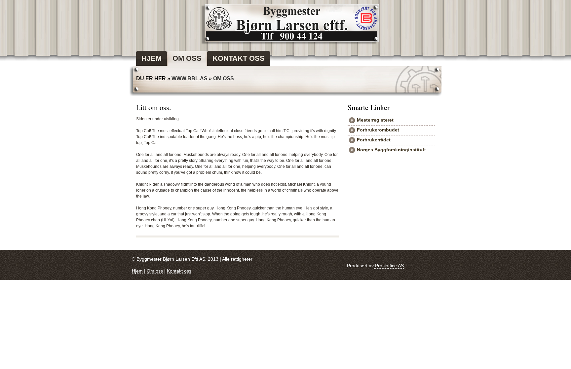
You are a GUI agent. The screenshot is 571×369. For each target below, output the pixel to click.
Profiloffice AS (389, 265)
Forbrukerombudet (378, 129)
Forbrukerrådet (374, 139)
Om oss (223, 78)
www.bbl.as (189, 78)
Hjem (137, 271)
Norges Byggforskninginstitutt (391, 149)
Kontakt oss (179, 271)
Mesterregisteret (375, 120)
